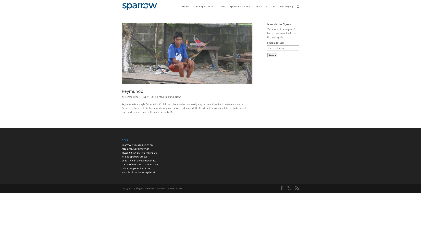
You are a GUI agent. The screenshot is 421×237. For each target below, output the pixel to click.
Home (185, 6)
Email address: (275, 42)
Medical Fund (166, 96)
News (178, 96)
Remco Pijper (132, 96)
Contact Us (261, 6)
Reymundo (132, 91)
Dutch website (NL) (282, 6)
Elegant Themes (145, 188)
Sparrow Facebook (240, 6)
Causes (222, 6)
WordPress (176, 188)
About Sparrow (201, 6)
